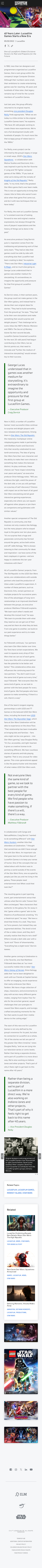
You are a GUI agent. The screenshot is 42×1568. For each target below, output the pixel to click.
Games (9, 1275)
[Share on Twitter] (8, 46)
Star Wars (27, 1192)
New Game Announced (20, 1270)
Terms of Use (21, 1538)
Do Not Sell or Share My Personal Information (21, 1552)
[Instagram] (16, 1469)
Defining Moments (23, 1309)
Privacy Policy (21, 1544)
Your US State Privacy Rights (21, 1550)
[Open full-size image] (21, 1332)
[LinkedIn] (26, 1469)
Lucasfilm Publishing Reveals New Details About (19, 1235)
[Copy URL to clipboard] (12, 46)
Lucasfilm (12, 1189)
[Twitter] (21, 1469)
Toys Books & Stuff (14, 1244)
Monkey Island (14, 1192)
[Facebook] (10, 1469)
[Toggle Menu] (3, 3)
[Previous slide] (2, 1156)
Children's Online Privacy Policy (21, 1547)
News (18, 1241)
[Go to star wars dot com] (21, 1517)
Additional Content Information (21, 1541)
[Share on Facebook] (5, 46)
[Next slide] (39, 1156)
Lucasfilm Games (26, 1189)
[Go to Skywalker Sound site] (21, 1505)
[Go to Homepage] (21, 3)
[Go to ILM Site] (21, 1494)
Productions (21, 1312)
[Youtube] (31, 1469)
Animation (11, 1309)
